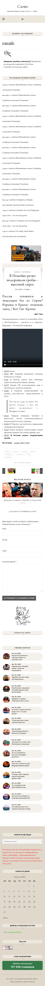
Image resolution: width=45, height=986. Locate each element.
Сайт (4, 551)
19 (14, 902)
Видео (7, 451)
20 (19, 902)
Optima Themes (29, 982)
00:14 (6, 374)
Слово (22, 6)
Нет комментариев (22, 462)
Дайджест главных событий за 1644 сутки (22, 500)
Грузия (24, 451)
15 (29, 896)
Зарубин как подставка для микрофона (20, 678)
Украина (8, 457)
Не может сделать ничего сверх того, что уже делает (21, 712)
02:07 (6, 385)
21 (24, 902)
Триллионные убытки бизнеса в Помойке (20, 732)
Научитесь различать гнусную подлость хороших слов (20, 657)
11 (9, 896)
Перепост (8, 454)
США (28, 454)
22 (29, 902)
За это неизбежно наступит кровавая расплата (19, 755)
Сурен (28, 289)
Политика (26, 272)
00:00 (6, 371)
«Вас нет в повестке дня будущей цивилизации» (21, 764)
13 (19, 896)
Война (17, 272)
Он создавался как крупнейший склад (19, 786)
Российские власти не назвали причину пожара (21, 808)
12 (14, 896)
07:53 (6, 430)
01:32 (6, 380)
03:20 (6, 416)
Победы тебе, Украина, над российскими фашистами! (20, 776)
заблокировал (22, 966)
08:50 (6, 435)
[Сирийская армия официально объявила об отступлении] (7, 471)
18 (9, 902)
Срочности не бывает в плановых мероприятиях (21, 797)
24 (5, 907)
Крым (33, 451)
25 (10, 907)
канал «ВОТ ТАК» (22, 443)
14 (24, 896)
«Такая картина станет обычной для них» (20, 721)
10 (4, 896)
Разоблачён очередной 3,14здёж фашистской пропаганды (20, 690)
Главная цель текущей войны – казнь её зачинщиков (20, 668)
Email (4, 540)
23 (34, 902)
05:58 (6, 424)
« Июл (5, 918)
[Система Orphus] (7, 56)
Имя (4, 529)
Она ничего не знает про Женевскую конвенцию (21, 743)
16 (34, 896)
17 (4, 902)
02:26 (6, 391)
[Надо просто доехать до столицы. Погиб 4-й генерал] (37, 471)
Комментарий (9, 562)
